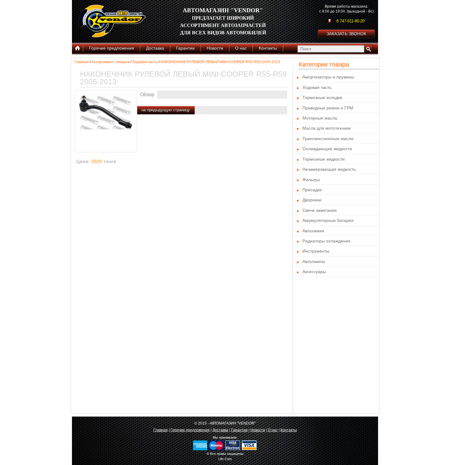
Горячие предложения (190, 430)
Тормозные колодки (322, 97)
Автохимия (313, 230)
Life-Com (225, 459)
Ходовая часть (145, 62)
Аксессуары (314, 271)
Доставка (220, 430)
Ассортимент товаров (110, 62)
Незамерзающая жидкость (329, 169)
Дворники (311, 199)
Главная (81, 62)
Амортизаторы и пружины (328, 76)
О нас (273, 430)
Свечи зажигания (319, 210)
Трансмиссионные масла (327, 138)
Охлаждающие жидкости (327, 148)
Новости (257, 430)
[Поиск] (368, 48)
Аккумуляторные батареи (328, 220)
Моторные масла (319, 118)
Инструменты (315, 251)
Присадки (312, 189)
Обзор (147, 94)
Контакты (288, 430)
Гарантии (239, 430)
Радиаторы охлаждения (326, 240)
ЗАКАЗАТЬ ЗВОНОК (346, 33)
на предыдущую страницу (165, 110)
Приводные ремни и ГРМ (327, 107)
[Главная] (77, 48)
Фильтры (311, 179)
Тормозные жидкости (323, 159)
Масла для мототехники (326, 128)
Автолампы (313, 261)
